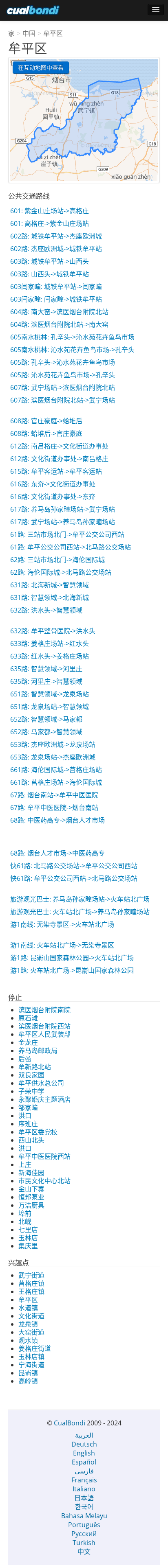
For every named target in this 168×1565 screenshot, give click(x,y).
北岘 (24, 1221)
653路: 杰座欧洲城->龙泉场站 (52, 744)
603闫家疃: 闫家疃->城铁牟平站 (56, 299)
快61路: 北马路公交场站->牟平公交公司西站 (73, 865)
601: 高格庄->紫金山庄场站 (49, 223)
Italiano (84, 1488)
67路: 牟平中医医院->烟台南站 (54, 807)
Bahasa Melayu (84, 1515)
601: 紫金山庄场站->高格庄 (49, 210)
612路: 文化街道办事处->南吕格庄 (59, 458)
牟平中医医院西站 (44, 1156)
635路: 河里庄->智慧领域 (46, 681)
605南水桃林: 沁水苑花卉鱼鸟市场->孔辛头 (72, 349)
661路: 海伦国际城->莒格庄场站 (56, 769)
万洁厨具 (31, 1205)
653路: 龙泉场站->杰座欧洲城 (52, 757)
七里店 (28, 1229)
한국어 (84, 1506)
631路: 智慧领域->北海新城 (49, 597)
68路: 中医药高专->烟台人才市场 (57, 820)
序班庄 (28, 1123)
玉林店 (28, 1237)
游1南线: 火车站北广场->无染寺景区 (62, 945)
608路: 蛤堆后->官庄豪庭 (46, 433)
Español (84, 1462)
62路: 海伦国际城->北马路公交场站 (60, 572)
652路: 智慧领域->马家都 (46, 719)
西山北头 (31, 1140)
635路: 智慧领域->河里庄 (46, 668)
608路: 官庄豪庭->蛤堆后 (46, 420)
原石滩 (28, 1017)
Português (84, 1524)
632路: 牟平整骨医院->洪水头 (52, 630)
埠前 (24, 1213)
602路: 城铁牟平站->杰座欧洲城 (56, 236)
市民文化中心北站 (44, 1180)
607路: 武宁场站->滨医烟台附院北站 (62, 387)
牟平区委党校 (37, 1131)
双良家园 (31, 1074)
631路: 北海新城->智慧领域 (49, 584)
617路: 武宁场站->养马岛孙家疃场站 (62, 521)
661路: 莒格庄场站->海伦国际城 (56, 782)
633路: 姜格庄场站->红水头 (49, 643)
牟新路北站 (34, 1066)
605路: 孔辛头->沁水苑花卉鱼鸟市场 (62, 362)
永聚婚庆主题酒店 (44, 1099)
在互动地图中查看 (41, 67)
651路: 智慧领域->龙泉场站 (49, 693)
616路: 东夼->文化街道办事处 (52, 483)
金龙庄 (28, 1042)
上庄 (24, 1164)
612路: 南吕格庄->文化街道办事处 (59, 446)
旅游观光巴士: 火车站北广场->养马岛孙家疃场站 (80, 911)
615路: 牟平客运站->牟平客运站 (56, 471)
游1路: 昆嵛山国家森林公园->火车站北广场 (72, 957)
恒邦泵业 (31, 1197)
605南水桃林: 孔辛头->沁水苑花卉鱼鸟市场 (72, 337)
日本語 (84, 1497)
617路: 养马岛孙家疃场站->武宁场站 (62, 509)
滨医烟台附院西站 (44, 1026)
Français (84, 1479)
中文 (84, 1551)
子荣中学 (31, 1091)
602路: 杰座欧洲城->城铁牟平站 (56, 248)
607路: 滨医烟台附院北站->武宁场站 (62, 400)
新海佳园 (31, 1172)
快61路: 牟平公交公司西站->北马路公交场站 (73, 878)
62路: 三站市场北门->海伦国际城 (57, 559)
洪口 (24, 1115)
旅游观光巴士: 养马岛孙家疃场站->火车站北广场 (80, 899)
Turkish (84, 1542)
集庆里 (28, 1245)
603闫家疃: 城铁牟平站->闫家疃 (56, 286)
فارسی (84, 1471)
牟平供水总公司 (41, 1083)
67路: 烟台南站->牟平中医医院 (54, 794)
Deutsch (84, 1444)
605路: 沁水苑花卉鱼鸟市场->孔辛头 (62, 374)
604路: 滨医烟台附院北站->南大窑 (59, 324)
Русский (84, 1533)
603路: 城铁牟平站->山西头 (49, 261)
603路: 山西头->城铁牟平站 (49, 273)
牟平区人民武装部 (44, 1034)
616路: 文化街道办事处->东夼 (52, 496)
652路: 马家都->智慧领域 (46, 731)
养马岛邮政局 (37, 1050)
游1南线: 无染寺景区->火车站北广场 (62, 924)
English (84, 1453)
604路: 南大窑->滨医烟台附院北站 (59, 311)
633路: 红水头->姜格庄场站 (49, 656)
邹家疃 (28, 1107)
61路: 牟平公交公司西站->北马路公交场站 (70, 547)
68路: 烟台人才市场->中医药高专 (57, 853)
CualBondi (69, 1422)
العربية (84, 1435)
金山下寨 (31, 1188)
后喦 (24, 1058)
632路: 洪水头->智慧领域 (46, 610)
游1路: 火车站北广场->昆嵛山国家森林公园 (72, 970)
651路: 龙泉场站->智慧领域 (49, 706)
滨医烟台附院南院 (44, 1009)
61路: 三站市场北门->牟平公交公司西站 (67, 534)
